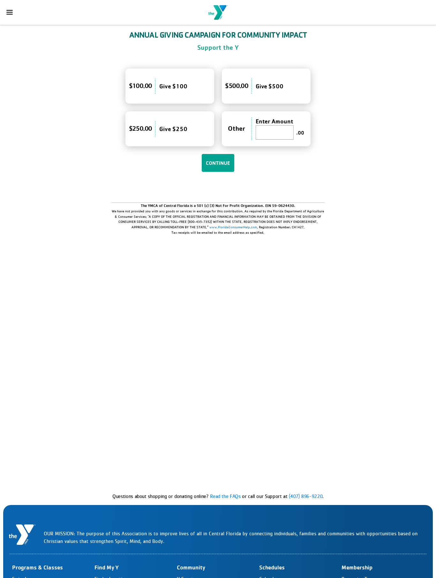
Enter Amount (275, 121)
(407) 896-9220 (305, 496)
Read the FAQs (225, 496)
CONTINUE (218, 163)
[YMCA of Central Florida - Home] (218, 12)
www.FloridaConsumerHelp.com (233, 227)
